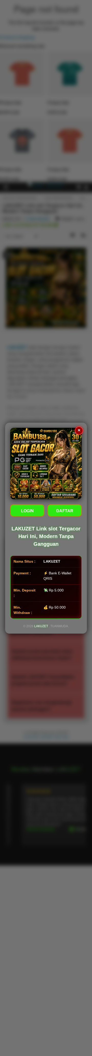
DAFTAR (64, 511)
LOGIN (27, 511)
